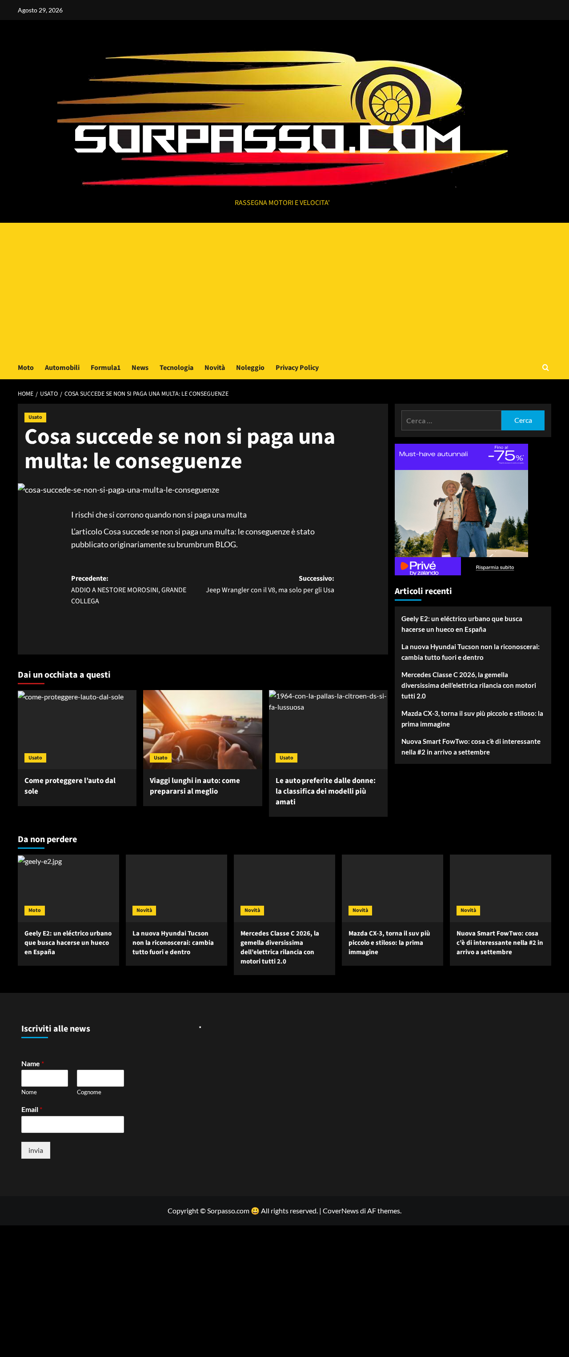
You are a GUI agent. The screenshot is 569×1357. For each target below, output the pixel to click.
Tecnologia (176, 368)
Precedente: (128, 590)
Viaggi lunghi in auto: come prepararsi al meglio (195, 786)
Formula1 (105, 368)
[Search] (545, 367)
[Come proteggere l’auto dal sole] (77, 729)
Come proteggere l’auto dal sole (70, 786)
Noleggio (250, 368)
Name (32, 1063)
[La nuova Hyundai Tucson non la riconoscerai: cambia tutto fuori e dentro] (176, 888)
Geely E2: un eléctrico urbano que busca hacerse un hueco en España (461, 623)
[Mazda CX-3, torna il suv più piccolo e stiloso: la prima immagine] (392, 888)
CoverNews (341, 1210)
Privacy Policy (297, 368)
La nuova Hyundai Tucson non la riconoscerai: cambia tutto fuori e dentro (470, 651)
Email (31, 1109)
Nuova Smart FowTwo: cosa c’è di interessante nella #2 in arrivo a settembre (471, 746)
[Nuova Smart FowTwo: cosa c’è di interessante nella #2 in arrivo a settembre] (500, 888)
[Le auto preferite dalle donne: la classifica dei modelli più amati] (328, 729)
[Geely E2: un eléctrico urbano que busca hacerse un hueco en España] (68, 888)
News (140, 368)
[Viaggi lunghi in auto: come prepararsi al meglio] (202, 729)
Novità (214, 368)
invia (35, 1150)
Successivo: (270, 584)
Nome (29, 1092)
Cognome (89, 1092)
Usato (35, 417)
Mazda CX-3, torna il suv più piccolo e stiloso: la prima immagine (472, 718)
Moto (26, 368)
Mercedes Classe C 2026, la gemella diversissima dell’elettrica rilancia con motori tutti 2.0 (468, 685)
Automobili (62, 368)
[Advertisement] (284, 289)
